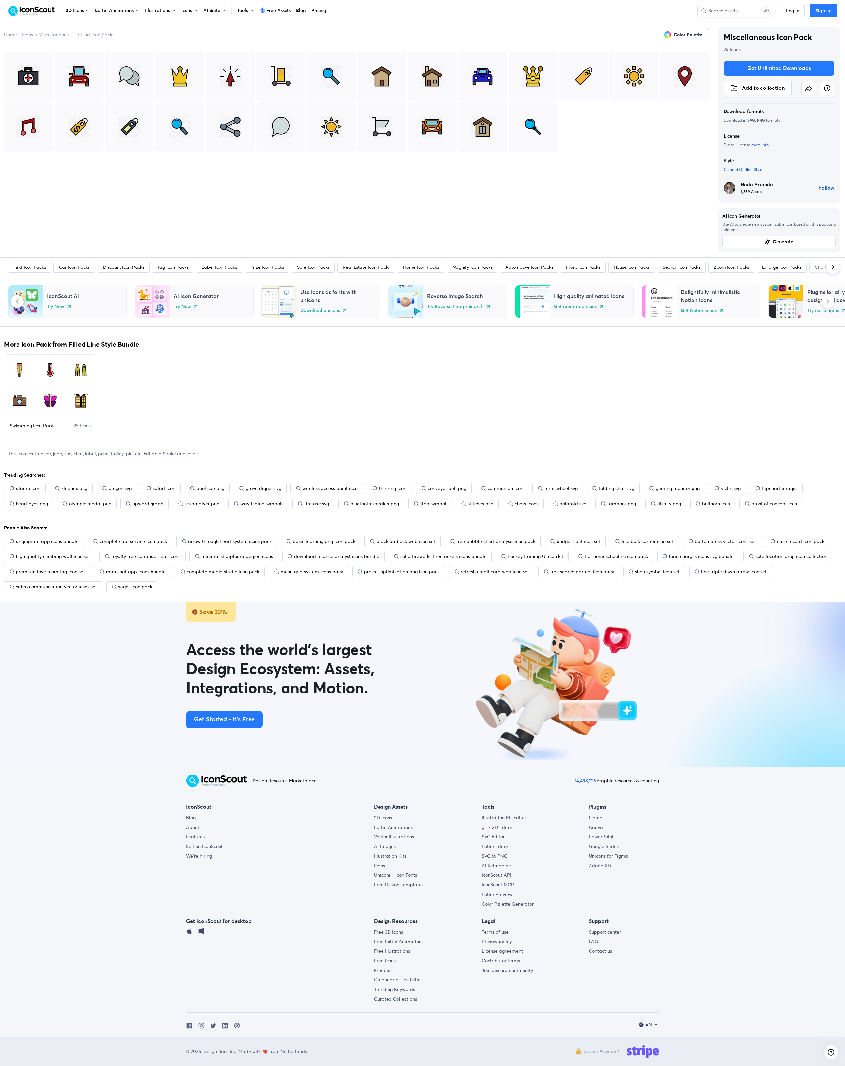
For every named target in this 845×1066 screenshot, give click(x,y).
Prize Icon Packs (267, 267)
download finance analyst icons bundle (336, 556)
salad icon (164, 488)
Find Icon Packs (97, 35)
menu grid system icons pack (312, 572)
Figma (596, 818)
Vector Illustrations (394, 837)
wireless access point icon (330, 488)
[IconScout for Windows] (201, 933)
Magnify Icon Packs (472, 267)
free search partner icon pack (582, 572)
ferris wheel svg (561, 488)
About (192, 827)
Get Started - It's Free (224, 720)
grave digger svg (263, 488)
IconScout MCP (498, 885)
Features (195, 837)
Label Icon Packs (219, 267)
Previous (17, 301)
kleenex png (74, 488)
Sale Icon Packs (313, 267)
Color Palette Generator (508, 904)
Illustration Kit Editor (504, 818)
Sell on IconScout (204, 846)
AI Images (385, 846)
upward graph (147, 504)
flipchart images (779, 488)
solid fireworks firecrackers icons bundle (443, 556)
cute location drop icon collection (791, 556)
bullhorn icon (716, 504)
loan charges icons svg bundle (701, 556)
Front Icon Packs (583, 267)
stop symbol (433, 504)
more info (760, 144)
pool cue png (210, 488)
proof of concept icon (774, 504)
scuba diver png (202, 504)
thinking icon (392, 488)
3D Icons (383, 818)
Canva (596, 827)
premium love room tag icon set (50, 572)
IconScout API (496, 875)
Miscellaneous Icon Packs (56, 35)
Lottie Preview (497, 894)
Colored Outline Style (743, 169)
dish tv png (669, 504)
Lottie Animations (393, 827)
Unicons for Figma (608, 856)
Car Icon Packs (74, 267)
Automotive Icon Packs (529, 267)
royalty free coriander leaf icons (145, 556)
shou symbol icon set (657, 572)
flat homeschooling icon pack (616, 556)
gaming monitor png (678, 488)
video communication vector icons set (56, 587)
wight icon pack (135, 587)
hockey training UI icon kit (535, 556)
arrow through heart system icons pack (230, 541)
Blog (191, 818)
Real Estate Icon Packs (366, 267)
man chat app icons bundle (136, 572)
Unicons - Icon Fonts (395, 875)
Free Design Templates (398, 885)
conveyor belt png (447, 488)
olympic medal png (90, 504)
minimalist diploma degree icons (237, 556)
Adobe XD (600, 866)
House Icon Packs (632, 267)
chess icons (526, 504)
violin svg (731, 488)
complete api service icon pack (133, 541)
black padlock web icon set (405, 541)
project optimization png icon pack (402, 572)
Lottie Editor (495, 846)
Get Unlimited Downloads (779, 68)
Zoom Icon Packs (731, 267)
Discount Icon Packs (123, 267)
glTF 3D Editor (497, 827)
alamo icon (28, 488)
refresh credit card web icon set (495, 572)
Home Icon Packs (421, 267)
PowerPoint (601, 837)
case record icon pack (800, 541)
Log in (792, 11)
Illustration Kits (390, 856)
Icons (27, 35)
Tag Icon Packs (172, 267)
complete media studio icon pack (223, 572)
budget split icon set (578, 541)
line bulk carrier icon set (647, 541)
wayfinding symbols (261, 504)
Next (827, 301)
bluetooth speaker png (374, 504)
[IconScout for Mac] (189, 933)
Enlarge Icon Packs (781, 267)
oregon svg (120, 488)
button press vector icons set (725, 541)
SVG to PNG (495, 856)
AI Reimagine (496, 866)
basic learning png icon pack (324, 541)
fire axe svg (316, 504)
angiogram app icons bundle (47, 541)
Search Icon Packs (681, 267)
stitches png (480, 504)
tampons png (621, 504)
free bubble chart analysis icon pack (495, 541)
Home (10, 35)
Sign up (823, 11)
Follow (826, 188)
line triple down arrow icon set (734, 572)
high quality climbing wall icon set (53, 556)
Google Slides (604, 846)
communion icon (505, 488)
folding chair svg (616, 488)
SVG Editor (493, 837)
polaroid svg (572, 504)
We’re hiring (199, 856)
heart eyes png (32, 504)
